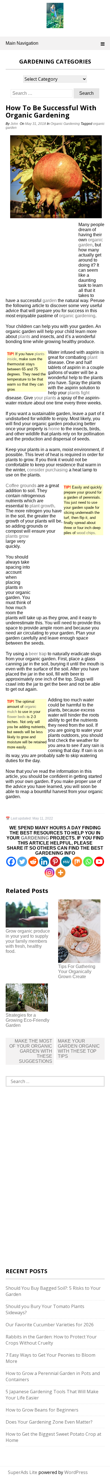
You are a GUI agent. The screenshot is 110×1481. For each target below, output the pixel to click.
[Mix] (77, 861)
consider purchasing (47, 469)
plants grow (17, 536)
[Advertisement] (41, 259)
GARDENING (35, 838)
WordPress (76, 1472)
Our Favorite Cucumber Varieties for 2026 (50, 1325)
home (54, 428)
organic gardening (77, 315)
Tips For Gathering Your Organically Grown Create (76, 971)
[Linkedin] (44, 861)
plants (24, 336)
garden (50, 300)
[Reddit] (33, 861)
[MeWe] (66, 861)
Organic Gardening (65, 124)
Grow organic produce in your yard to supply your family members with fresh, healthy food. (28, 941)
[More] (60, 872)
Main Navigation (22, 43)
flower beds (16, 717)
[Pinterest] (55, 861)
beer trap (38, 653)
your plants (45, 397)
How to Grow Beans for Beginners (42, 1410)
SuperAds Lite (22, 1472)
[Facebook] (11, 861)
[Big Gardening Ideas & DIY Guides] (55, 25)
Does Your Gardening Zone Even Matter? (49, 1422)
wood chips (86, 533)
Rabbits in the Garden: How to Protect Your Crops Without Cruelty (51, 1340)
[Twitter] (22, 861)
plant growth (42, 505)
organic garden (90, 242)
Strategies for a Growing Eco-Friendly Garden (27, 1020)
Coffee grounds (21, 485)
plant (92, 357)
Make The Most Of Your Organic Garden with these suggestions (30, 1051)
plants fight (78, 392)
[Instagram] (49, 872)
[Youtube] (99, 861)
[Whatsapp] (88, 861)
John (14, 124)
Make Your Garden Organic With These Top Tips (79, 1049)
